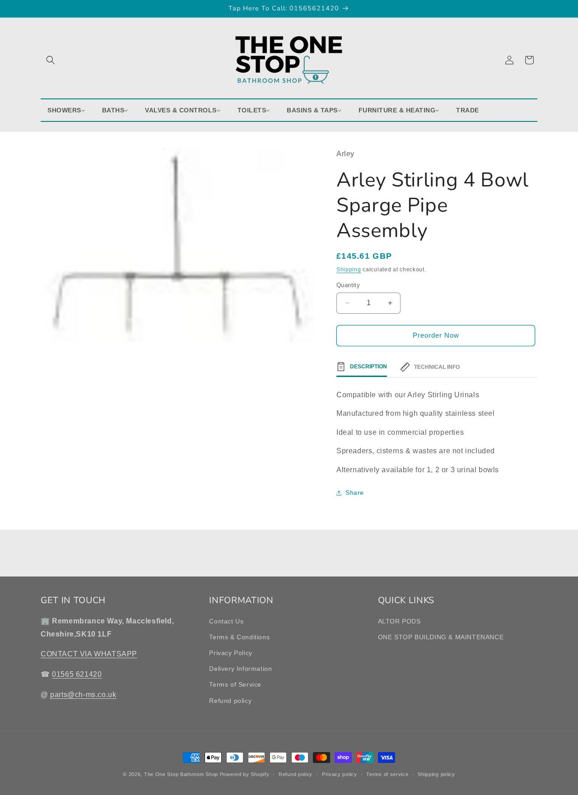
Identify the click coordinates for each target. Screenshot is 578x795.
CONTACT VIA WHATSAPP (89, 654)
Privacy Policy (230, 652)
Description (368, 366)
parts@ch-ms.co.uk (83, 694)
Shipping (348, 269)
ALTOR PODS (399, 621)
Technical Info (437, 367)
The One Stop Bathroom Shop (181, 774)
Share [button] (354, 492)
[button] (51, 60)
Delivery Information (240, 668)
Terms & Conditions (239, 637)
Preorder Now (436, 335)
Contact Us (226, 621)
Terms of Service (235, 684)
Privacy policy (339, 774)
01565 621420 (77, 674)
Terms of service (387, 774)
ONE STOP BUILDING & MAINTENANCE (441, 637)
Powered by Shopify (245, 774)
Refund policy (230, 700)
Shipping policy (436, 774)
